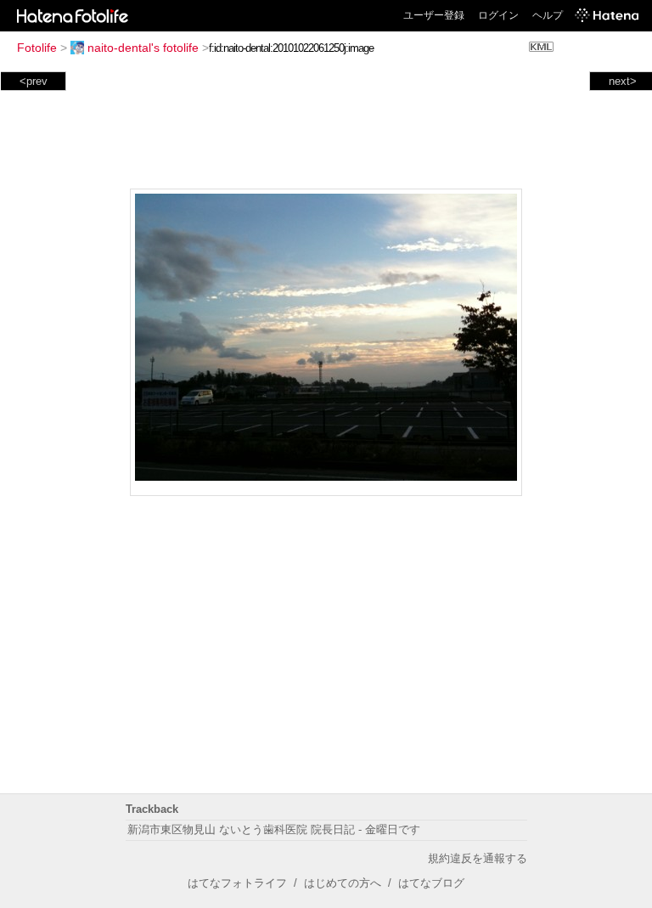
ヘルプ (547, 15)
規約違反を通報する (477, 858)
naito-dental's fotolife (143, 47)
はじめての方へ (342, 883)
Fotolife (37, 47)
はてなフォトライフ (237, 883)
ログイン (498, 15)
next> (623, 81)
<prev (34, 81)
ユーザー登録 (433, 15)
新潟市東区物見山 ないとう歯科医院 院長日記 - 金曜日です (273, 829)
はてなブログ (431, 883)
